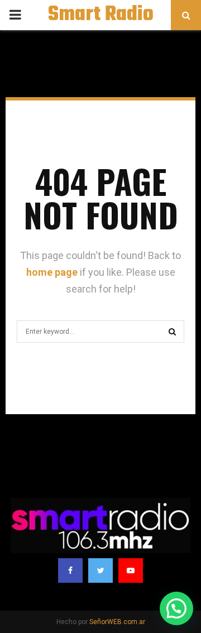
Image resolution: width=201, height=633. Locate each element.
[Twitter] (100, 570)
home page (52, 272)
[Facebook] (70, 570)
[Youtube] (130, 570)
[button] (176, 608)
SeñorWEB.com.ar (117, 622)
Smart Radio (101, 15)
